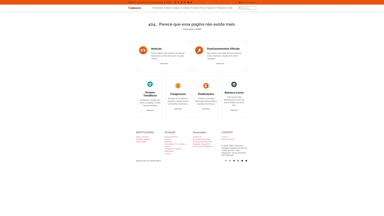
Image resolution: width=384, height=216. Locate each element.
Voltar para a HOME (192, 29)
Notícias (168, 8)
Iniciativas (176, 8)
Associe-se (144, 2)
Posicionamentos (157, 8)
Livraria (230, 8)
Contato (168, 2)
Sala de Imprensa (157, 2)
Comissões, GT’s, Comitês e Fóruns (193, 8)
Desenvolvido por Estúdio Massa (148, 161)
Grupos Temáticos (150, 94)
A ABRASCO (132, 2)
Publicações (221, 8)
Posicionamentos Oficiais (223, 48)
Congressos (211, 8)
